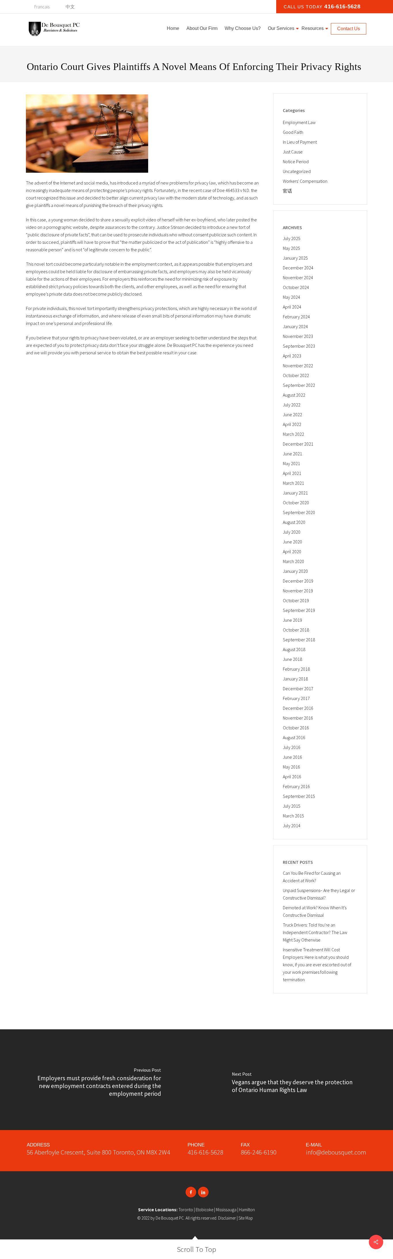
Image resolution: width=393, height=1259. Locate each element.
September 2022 (299, 385)
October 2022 (296, 375)
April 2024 (292, 307)
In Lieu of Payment (300, 142)
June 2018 (292, 659)
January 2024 (295, 326)
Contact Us (348, 28)
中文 (70, 6)
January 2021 (295, 493)
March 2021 (293, 483)
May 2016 (291, 767)
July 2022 (291, 405)
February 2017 (296, 698)
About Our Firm (202, 28)
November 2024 (298, 277)
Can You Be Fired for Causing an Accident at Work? (312, 876)
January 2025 (295, 258)
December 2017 (298, 688)
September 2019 (299, 610)
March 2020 (293, 561)
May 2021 (291, 463)
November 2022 (298, 365)
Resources (313, 28)
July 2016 (291, 747)
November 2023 (298, 336)
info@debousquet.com (336, 1152)
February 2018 (296, 669)
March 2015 (293, 816)
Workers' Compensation (305, 181)
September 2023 (299, 346)
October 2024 (296, 287)
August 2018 (294, 649)
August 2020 (294, 522)
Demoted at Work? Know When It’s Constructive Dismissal (314, 911)
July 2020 (291, 532)
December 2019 (298, 581)
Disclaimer (227, 1218)
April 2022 (292, 424)
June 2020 (292, 542)
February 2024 (296, 316)
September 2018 (299, 639)
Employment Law (299, 122)
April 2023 (292, 356)
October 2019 (296, 600)
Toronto (186, 1209)
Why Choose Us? (243, 28)
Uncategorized (297, 171)
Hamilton (247, 1209)
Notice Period (296, 161)
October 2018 (296, 630)
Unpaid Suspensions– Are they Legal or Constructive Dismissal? (319, 894)
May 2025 (291, 248)
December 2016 (298, 708)
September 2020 (299, 512)
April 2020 (292, 551)
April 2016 (292, 776)
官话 (287, 191)
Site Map (246, 1218)
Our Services (281, 28)
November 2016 (298, 718)
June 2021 (292, 454)
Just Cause (293, 152)
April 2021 (292, 473)
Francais (41, 6)
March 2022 (293, 434)
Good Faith (293, 132)
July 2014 (291, 825)
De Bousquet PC (170, 1218)
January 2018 (295, 679)
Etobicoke (204, 1209)
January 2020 (295, 571)
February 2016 (296, 786)
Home (173, 28)
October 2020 (296, 502)
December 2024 (298, 268)
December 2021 (298, 444)
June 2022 (292, 414)
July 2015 (291, 806)
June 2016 (292, 757)
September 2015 (299, 796)
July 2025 (291, 238)
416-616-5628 (205, 1152)
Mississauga (226, 1209)
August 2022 (294, 395)
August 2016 (294, 737)
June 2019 (292, 620)
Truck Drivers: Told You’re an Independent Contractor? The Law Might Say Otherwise (315, 932)
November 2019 (298, 591)
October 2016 (296, 728)
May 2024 (291, 297)
